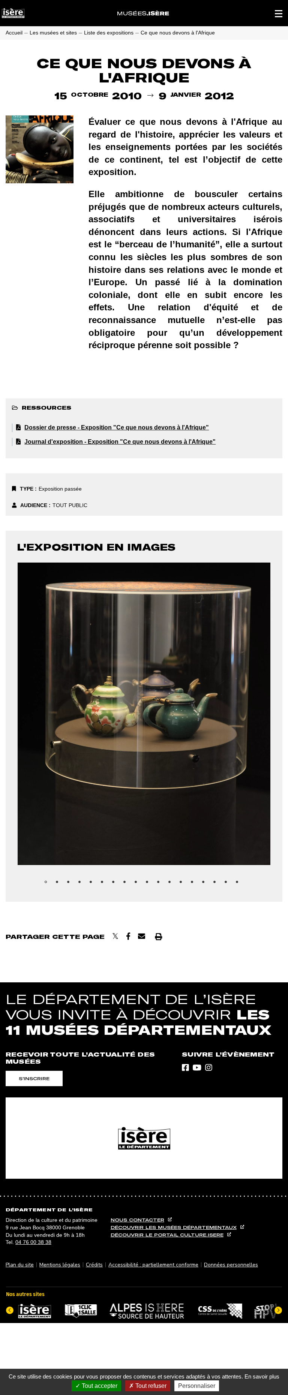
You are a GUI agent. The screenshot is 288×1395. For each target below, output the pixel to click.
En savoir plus (261, 1376)
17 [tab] (228, 884)
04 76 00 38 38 (33, 1242)
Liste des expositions (109, 33)
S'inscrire (34, 1078)
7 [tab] (116, 884)
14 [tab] (194, 884)
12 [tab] (172, 884)
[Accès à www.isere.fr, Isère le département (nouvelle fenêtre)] (144, 1138)
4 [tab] (82, 884)
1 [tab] (48, 884)
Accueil (14, 33)
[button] (278, 13)
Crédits (94, 1264)
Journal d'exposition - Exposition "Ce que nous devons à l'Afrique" (120, 442)
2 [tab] (59, 884)
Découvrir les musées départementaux (174, 1227)
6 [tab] (104, 884)
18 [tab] (239, 884)
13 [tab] (183, 884)
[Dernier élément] (10, 1310)
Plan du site (20, 1264)
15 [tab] (206, 884)
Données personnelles (231, 1264)
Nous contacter (137, 1219)
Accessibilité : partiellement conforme (153, 1264)
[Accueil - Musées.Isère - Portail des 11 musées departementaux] (143, 13)
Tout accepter (98, 1386)
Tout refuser (150, 1386)
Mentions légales (59, 1264)
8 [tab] (127, 884)
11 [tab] (161, 884)
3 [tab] (71, 884)
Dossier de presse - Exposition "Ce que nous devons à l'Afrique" (116, 427)
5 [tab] (93, 884)
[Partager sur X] (115, 936)
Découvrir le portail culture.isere (167, 1234)
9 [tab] (138, 884)
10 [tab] (149, 884)
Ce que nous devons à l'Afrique (178, 33)
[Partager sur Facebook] (128, 936)
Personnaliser (196, 1386)
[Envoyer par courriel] (141, 936)
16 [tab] (217, 884)
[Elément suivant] (278, 1310)
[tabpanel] (144, 714)
